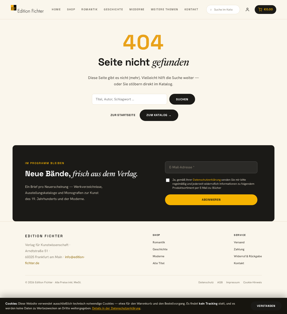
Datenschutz (206, 282)
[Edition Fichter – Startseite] (27, 9)
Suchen (182, 99)
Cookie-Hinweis (252, 282)
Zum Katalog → (158, 115)
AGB (220, 282)
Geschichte (113, 9)
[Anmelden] (247, 9)
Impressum (233, 282)
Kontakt (191, 9)
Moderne (137, 9)
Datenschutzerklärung (207, 180)
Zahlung (239, 249)
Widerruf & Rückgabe (248, 256)
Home (56, 9)
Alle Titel (159, 263)
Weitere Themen (164, 9)
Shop (71, 9)
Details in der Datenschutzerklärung (116, 308)
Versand (239, 242)
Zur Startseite (123, 115)
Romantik (89, 9)
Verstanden (266, 306)
